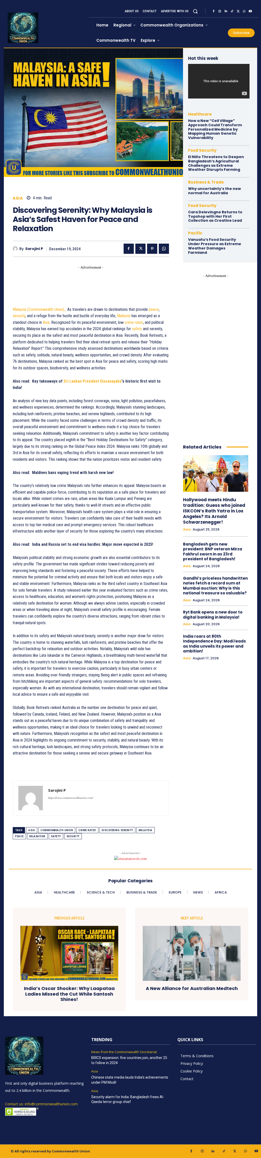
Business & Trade (206, 182)
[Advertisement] (105, 281)
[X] (238, 11)
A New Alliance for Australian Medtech (192, 988)
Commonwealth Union (57, 830)
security (19, 315)
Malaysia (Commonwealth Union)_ (39, 309)
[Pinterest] (152, 249)
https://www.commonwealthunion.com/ (70, 798)
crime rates (134, 322)
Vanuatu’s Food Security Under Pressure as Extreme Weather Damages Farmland (214, 246)
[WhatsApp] (244, 11)
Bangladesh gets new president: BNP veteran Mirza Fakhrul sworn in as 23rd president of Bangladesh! (212, 551)
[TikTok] (232, 11)
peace (154, 309)
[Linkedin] (226, 11)
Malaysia (123, 315)
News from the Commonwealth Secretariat (124, 1052)
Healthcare (200, 114)
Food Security (202, 150)
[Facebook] (214, 11)
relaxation (37, 836)
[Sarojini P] (16, 248)
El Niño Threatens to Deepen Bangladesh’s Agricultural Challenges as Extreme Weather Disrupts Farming (216, 163)
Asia (18, 198)
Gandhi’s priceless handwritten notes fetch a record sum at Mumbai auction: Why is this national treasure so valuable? (215, 586)
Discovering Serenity (117, 830)
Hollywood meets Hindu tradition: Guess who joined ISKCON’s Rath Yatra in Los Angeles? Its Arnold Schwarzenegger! (214, 511)
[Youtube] (250, 11)
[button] (195, 11)
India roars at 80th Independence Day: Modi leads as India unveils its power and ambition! (214, 644)
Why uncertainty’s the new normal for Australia (214, 191)
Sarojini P (34, 249)
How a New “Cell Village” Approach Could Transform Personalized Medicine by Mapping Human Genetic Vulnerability (215, 129)
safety (137, 328)
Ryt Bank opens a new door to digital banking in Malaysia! (212, 614)
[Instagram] (220, 11)
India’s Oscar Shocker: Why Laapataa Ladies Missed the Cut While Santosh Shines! (69, 994)
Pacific (195, 233)
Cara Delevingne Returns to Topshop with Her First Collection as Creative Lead (215, 216)
